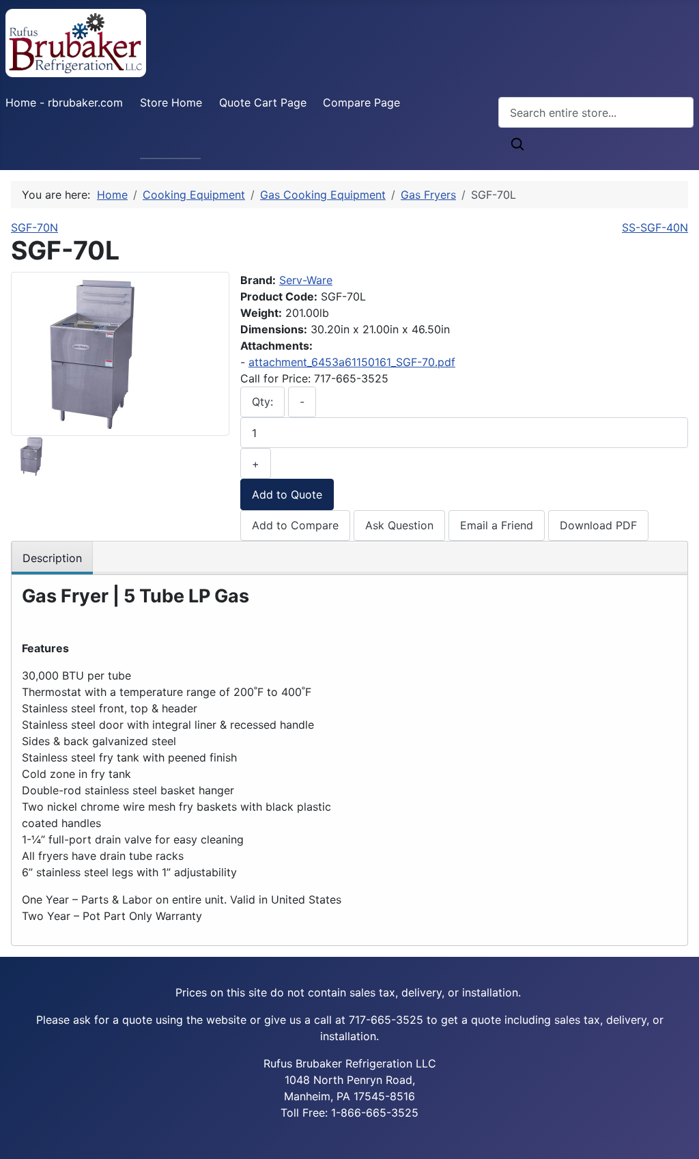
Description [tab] (52, 558)
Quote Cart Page (262, 102)
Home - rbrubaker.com (64, 102)
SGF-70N (34, 227)
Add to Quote (287, 494)
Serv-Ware (305, 280)
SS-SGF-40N (655, 227)
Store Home (171, 102)
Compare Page (361, 102)
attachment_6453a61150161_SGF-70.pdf (351, 362)
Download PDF (598, 525)
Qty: (262, 401)
